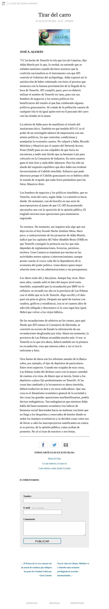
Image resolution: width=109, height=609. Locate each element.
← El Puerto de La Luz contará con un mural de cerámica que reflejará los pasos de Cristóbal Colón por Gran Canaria (36, 570)
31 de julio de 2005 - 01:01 (49, 21)
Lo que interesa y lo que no (54, 463)
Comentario (29, 519)
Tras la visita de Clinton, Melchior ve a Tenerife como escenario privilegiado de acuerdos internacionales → (73, 570)
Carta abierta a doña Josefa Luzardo (54, 468)
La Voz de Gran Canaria (23, 3)
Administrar (77, 603)
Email (65, 445)
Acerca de (31, 603)
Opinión (69, 21)
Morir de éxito (54, 458)
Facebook (43, 445)
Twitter (54, 445)
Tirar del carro (54, 15)
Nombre (27, 496)
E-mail (34, 507)
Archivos (54, 603)
